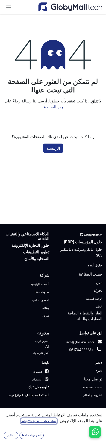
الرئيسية (53, 148)
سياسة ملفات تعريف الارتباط (38, 421)
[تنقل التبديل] (9, 7)
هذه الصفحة (53, 106)
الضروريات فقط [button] (31, 435)
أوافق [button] (10, 435)
